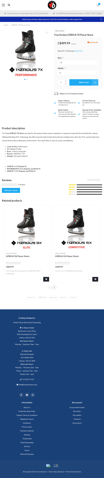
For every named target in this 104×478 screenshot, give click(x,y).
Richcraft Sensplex (27, 454)
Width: (61, 68)
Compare (77, 419)
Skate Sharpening (27, 443)
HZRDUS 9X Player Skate (17, 256)
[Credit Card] (48, 466)
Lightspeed (60, 472)
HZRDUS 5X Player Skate (67, 256)
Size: (60, 58)
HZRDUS (42, 297)
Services (27, 446)
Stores (27, 450)
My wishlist (77, 415)
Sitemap (27, 435)
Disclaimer (27, 423)
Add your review (11, 190)
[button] (24, 79)
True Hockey (59, 31)
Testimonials (27, 439)
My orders (77, 411)
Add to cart (84, 82)
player (53, 297)
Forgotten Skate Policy (27, 411)
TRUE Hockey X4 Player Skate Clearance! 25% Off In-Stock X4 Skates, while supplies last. (52, 19)
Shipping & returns (27, 419)
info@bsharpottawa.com (28, 385)
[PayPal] (56, 466)
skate (63, 297)
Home (6, 25)
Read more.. (78, 51)
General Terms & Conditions (26, 415)
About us (27, 407)
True (73, 297)
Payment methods (27, 431)
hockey (31, 297)
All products (77, 423)
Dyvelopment (76, 472)
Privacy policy (27, 427)
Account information (77, 407)
